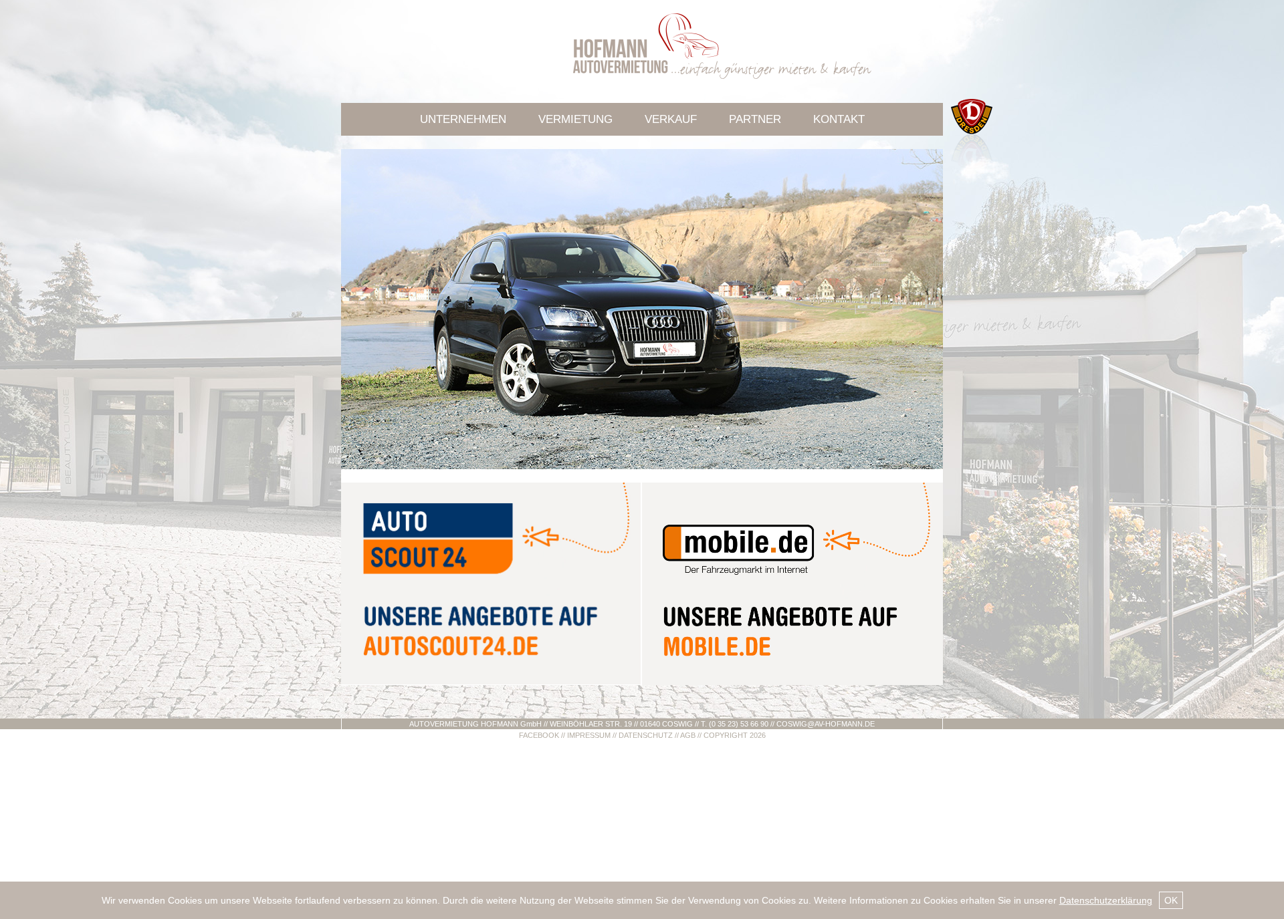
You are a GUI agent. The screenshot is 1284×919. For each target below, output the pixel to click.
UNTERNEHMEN (463, 119)
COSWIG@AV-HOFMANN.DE (825, 724)
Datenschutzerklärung (1105, 900)
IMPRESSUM (589, 735)
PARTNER (755, 119)
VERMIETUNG (575, 119)
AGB (688, 735)
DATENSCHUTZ (646, 735)
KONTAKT (839, 119)
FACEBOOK (539, 735)
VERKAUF (671, 119)
